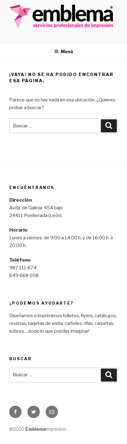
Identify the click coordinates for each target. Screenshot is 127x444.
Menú (67, 51)
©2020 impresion (37, 429)
